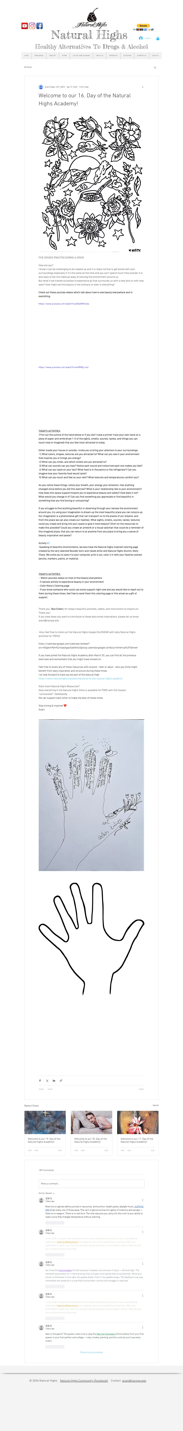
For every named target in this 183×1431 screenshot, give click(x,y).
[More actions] (142, 87)
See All (156, 1105)
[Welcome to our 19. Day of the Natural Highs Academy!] (45, 1122)
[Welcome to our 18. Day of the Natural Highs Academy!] (91, 1122)
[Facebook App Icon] (39, 26)
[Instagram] (32, 26)
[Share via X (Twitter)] (47, 1080)
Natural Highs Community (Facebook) (84, 1195)
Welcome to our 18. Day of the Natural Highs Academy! (90, 1141)
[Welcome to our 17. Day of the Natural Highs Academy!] (138, 1122)
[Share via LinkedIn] (54, 1080)
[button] (157, 38)
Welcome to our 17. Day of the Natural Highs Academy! (137, 1141)
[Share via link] (61, 1080)
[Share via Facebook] (40, 1080)
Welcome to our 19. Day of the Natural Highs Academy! (44, 1141)
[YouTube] (24, 26)
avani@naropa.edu (134, 1195)
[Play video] (91, 332)
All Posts (28, 67)
